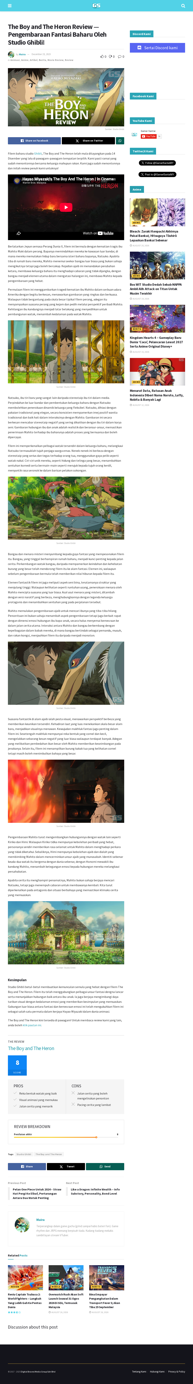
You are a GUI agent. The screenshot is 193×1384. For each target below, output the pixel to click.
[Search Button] (183, 5)
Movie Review (55, 60)
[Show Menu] (9, 5)
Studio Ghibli (24, 1154)
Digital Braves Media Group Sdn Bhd (38, 1371)
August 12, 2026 (140, 405)
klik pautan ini (32, 1025)
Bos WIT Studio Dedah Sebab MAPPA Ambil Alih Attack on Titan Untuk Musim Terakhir (156, 289)
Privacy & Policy (176, 1371)
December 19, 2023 (41, 54)
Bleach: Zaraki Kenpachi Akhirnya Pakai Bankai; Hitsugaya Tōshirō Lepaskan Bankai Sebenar (154, 235)
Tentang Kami (139, 1371)
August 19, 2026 (140, 298)
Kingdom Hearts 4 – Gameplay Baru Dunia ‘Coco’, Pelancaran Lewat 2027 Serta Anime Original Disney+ (156, 342)
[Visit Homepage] (96, 5)
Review (69, 60)
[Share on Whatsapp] (120, 140)
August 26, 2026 (59, 1312)
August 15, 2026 (140, 351)
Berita (42, 60)
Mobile (56, 1286)
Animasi (15, 60)
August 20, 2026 (140, 245)
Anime (24, 60)
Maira (22, 54)
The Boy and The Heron (49, 1154)
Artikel (34, 60)
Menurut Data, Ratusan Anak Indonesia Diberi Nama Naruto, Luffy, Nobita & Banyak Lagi (157, 395)
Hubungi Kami (157, 1371)
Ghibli (38, 153)
